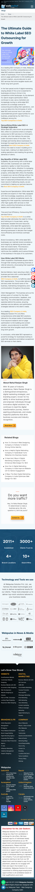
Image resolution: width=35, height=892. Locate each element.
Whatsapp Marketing (24, 695)
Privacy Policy (22, 758)
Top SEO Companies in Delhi (11, 120)
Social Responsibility (24, 743)
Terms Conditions (23, 756)
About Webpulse (23, 723)
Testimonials (22, 733)
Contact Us (15, 518)
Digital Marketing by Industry (24, 714)
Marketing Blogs (23, 740)
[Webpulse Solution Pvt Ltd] (9, 6)
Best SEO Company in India (19, 145)
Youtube (18, 810)
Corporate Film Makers (7, 738)
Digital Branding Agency (7, 735)
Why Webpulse (23, 728)
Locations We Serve (24, 753)
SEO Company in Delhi (9, 279)
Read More (8, 425)
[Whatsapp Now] (3, 882)
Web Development (6, 690)
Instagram (11, 810)
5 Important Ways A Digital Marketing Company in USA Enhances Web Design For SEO (16, 460)
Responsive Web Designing (8, 702)
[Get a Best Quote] (3, 887)
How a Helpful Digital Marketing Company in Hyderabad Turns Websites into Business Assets (16, 453)
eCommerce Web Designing (8, 687)
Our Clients (22, 730)
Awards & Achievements (25, 735)
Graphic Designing (6, 753)
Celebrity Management (7, 751)
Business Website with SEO (8, 685)
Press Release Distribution (8, 730)
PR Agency (4, 728)
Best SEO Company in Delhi (14, 186)
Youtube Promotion (24, 690)
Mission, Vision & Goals (25, 725)
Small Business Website (7, 677)
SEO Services (22, 682)
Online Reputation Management (6, 724)
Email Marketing (23, 697)
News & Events (23, 738)
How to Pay (22, 746)
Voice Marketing (23, 702)
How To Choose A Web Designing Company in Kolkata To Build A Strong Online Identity (17, 445)
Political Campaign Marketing (24, 709)
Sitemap (21, 761)
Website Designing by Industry (7, 694)
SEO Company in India (18, 311)
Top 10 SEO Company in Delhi (12, 217)
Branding (21, 751)
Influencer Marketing (6, 748)
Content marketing (24, 705)
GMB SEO (21, 685)
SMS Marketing (23, 700)
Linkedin (4, 816)
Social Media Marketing (25, 687)
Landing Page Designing (8, 700)
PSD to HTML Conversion (8, 697)
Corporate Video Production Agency (8, 742)
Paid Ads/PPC (22, 692)
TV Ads (3, 746)
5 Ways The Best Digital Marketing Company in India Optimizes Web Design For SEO (17, 476)
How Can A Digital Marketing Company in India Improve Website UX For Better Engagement (18, 468)
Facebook (4, 810)
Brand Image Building (7, 733)
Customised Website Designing (6, 681)
